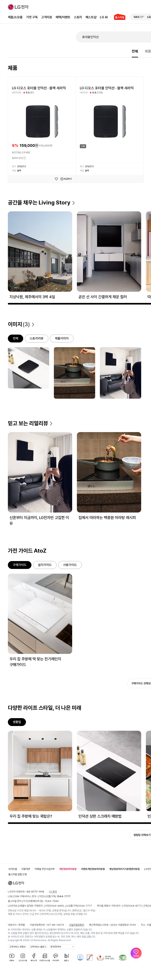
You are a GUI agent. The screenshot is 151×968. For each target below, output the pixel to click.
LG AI (104, 17)
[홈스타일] (118, 17)
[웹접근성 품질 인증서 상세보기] (122, 957)
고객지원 (46, 17)
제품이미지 (62, 338)
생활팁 (17, 722)
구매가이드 (20, 565)
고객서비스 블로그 (38, 946)
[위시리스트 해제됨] (56, 178)
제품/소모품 (15, 17)
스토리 (78, 17)
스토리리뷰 (36, 338)
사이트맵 (12, 869)
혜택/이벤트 (63, 17)
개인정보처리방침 (67, 869)
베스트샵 (91, 17)
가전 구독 (32, 17)
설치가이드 (45, 565)
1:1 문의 (53, 891)
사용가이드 (70, 565)
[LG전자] (18, 7)
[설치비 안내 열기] (24, 158)
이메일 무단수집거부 (45, 869)
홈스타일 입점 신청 (17, 874)
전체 (135, 51)
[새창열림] (139, 16)
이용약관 (25, 869)
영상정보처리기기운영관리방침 (124, 869)
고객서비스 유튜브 (17, 946)
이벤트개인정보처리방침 (93, 869)
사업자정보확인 (76, 924)
